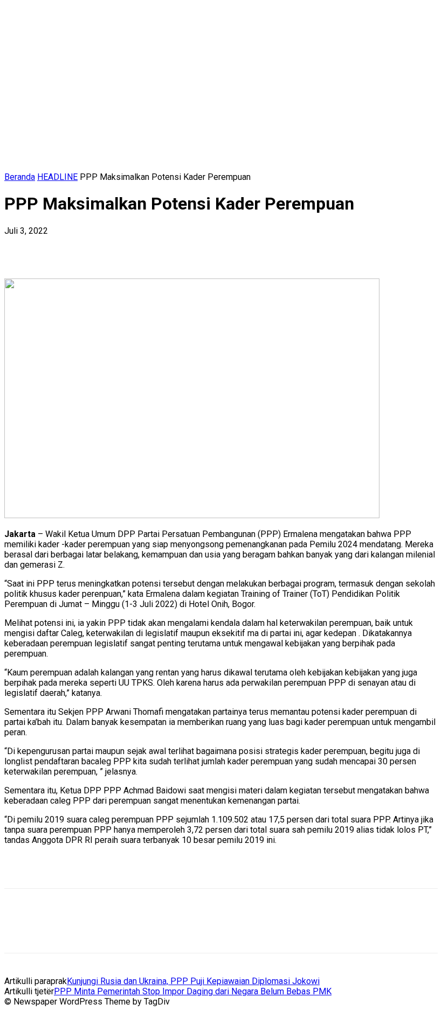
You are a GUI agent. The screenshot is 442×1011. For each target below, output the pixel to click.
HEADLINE (57, 177)
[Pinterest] (100, 247)
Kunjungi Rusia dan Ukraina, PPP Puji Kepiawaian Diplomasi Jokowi (193, 981)
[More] (178, 247)
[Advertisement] (130, 870)
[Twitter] (61, 247)
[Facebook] (22, 247)
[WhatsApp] (138, 247)
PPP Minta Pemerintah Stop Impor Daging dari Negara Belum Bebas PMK (193, 991)
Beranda (19, 177)
